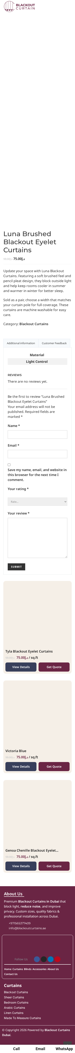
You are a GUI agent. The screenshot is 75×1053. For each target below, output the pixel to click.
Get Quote (54, 667)
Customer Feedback (54, 343)
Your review (19, 513)
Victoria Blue (15, 751)
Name (14, 425)
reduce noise (30, 906)
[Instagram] (44, 959)
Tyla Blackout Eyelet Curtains (29, 651)
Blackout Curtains (33, 324)
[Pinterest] (57, 959)
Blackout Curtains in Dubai (38, 901)
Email (13, 445)
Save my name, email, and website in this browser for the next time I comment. (37, 475)
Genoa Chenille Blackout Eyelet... (31, 850)
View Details (21, 667)
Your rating (18, 489)
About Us (13, 894)
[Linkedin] (51, 959)
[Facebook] (37, 959)
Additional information (21, 343)
